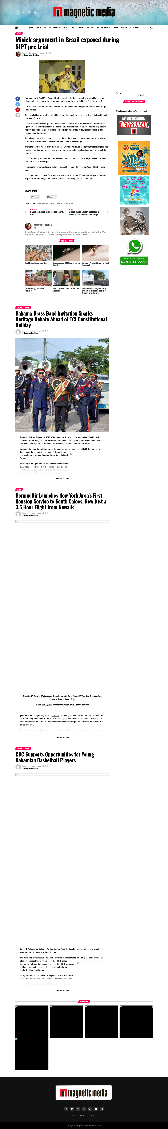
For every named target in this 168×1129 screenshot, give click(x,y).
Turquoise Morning (103, 27)
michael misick (63, 204)
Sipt (71, 204)
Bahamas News (41, 27)
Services (83, 1115)
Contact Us (93, 1115)
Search (118, 93)
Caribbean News (55, 27)
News (73, 27)
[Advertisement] (130, 74)
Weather (124, 27)
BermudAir (55, 715)
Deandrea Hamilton (31, 333)
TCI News (90, 27)
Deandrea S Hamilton (31, 55)
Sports (81, 27)
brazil (53, 204)
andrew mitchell (43, 204)
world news (134, 27)
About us (74, 1115)
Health (66, 27)
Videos (115, 27)
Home (31, 27)
